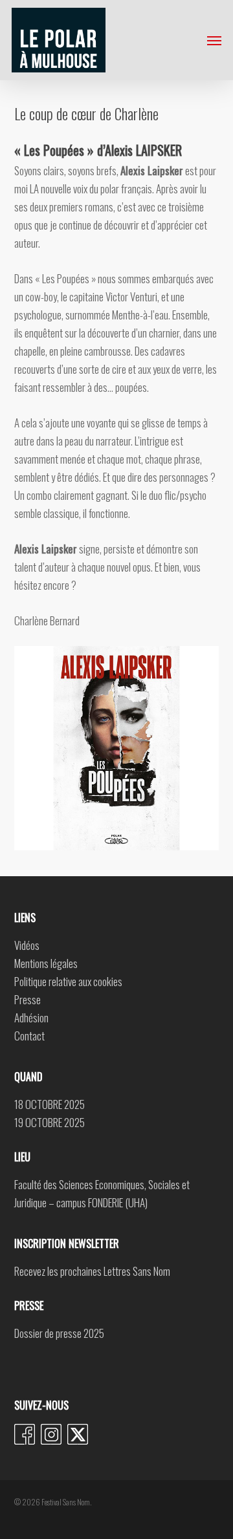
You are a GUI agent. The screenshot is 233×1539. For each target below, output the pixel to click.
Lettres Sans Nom (137, 1271)
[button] (214, 40)
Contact (29, 1036)
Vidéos (26, 945)
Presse (27, 999)
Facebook (24, 1434)
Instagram (51, 1434)
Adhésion (31, 1017)
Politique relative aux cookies (68, 981)
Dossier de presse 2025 (59, 1333)
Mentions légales (46, 963)
